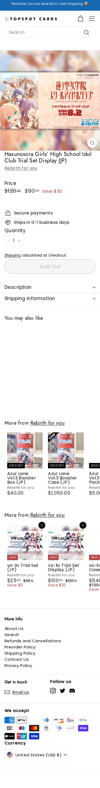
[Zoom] (92, 143)
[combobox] (50, 32)
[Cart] (80, 19)
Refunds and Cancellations (33, 641)
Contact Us (17, 659)
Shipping (13, 255)
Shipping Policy (20, 653)
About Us (14, 628)
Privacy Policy (18, 665)
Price (10, 183)
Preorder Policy (20, 647)
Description (18, 287)
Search (12, 634)
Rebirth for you (21, 168)
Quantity (15, 230)
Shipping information (30, 298)
